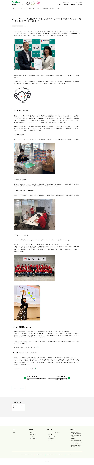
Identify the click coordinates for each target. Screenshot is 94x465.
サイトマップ (70, 454)
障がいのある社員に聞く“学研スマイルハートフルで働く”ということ (76, 442)
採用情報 (80, 4)
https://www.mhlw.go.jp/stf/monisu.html (24, 347)
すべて (14, 388)
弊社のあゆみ (51, 438)
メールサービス (33, 436)
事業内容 (66, 4)
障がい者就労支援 (33, 438)
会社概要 (50, 434)
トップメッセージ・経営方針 (54, 432)
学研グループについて (68, 2)
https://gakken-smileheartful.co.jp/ (23, 368)
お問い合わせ (79, 2)
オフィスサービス (33, 434)
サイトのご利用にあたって (26, 454)
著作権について (50, 454)
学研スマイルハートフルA (18, 406)
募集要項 (73, 438)
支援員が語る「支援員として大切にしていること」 (76, 446)
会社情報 (73, 4)
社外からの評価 (51, 436)
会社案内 (50, 440)
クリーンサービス (33, 432)
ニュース (59, 4)
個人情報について (39, 454)
